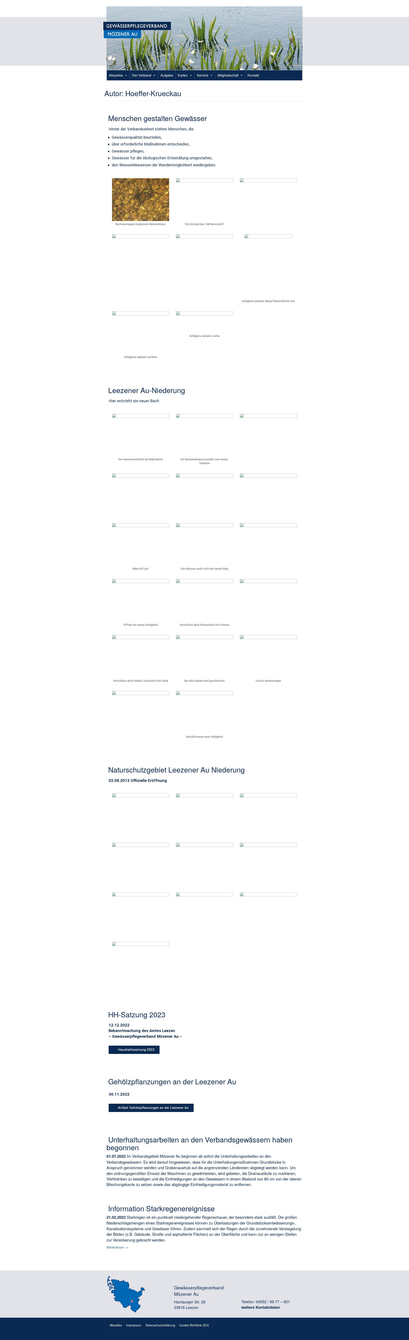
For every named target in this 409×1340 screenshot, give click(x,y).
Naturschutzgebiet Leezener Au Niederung (176, 769)
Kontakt (253, 75)
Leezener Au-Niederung (146, 390)
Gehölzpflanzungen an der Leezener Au (172, 1081)
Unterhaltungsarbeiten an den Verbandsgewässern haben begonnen (199, 1143)
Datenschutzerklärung (160, 1325)
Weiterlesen (117, 1247)
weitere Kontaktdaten (260, 1307)
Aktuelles (116, 75)
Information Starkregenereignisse (161, 1208)
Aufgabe (166, 75)
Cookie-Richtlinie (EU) (194, 1325)
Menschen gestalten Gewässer (157, 118)
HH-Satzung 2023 (137, 1014)
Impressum (133, 1325)
